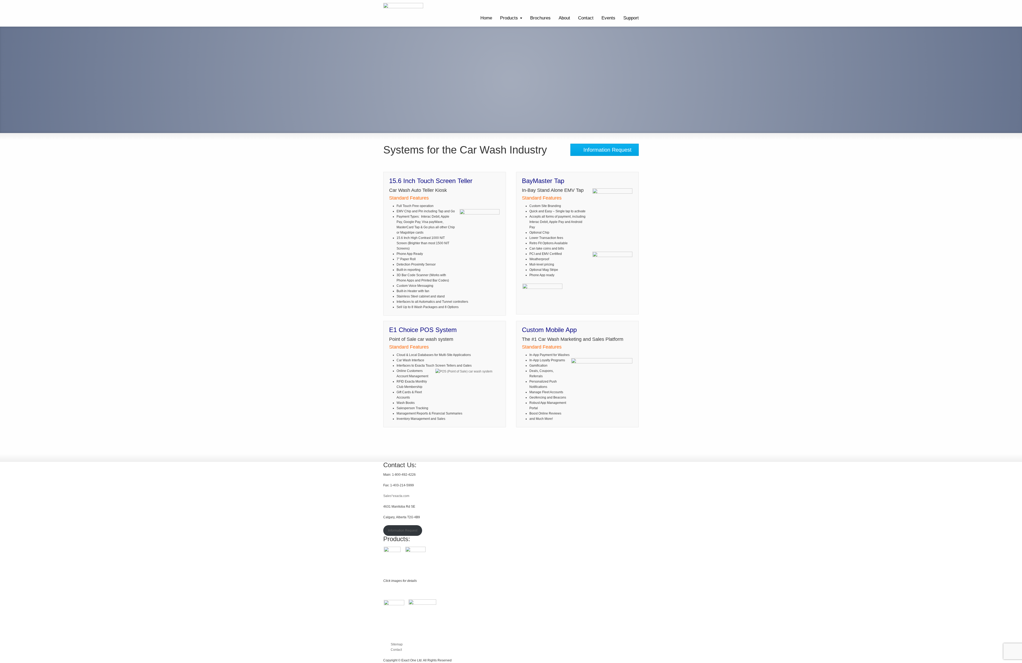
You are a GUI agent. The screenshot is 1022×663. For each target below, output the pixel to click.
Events (608, 17)
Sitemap (397, 644)
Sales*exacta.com (396, 496)
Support (631, 17)
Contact (586, 17)
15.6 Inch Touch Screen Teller (430, 180)
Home (486, 17)
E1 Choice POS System (423, 329)
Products (509, 17)
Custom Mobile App (549, 329)
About (564, 17)
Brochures (540, 17)
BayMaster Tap (543, 180)
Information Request (402, 530)
